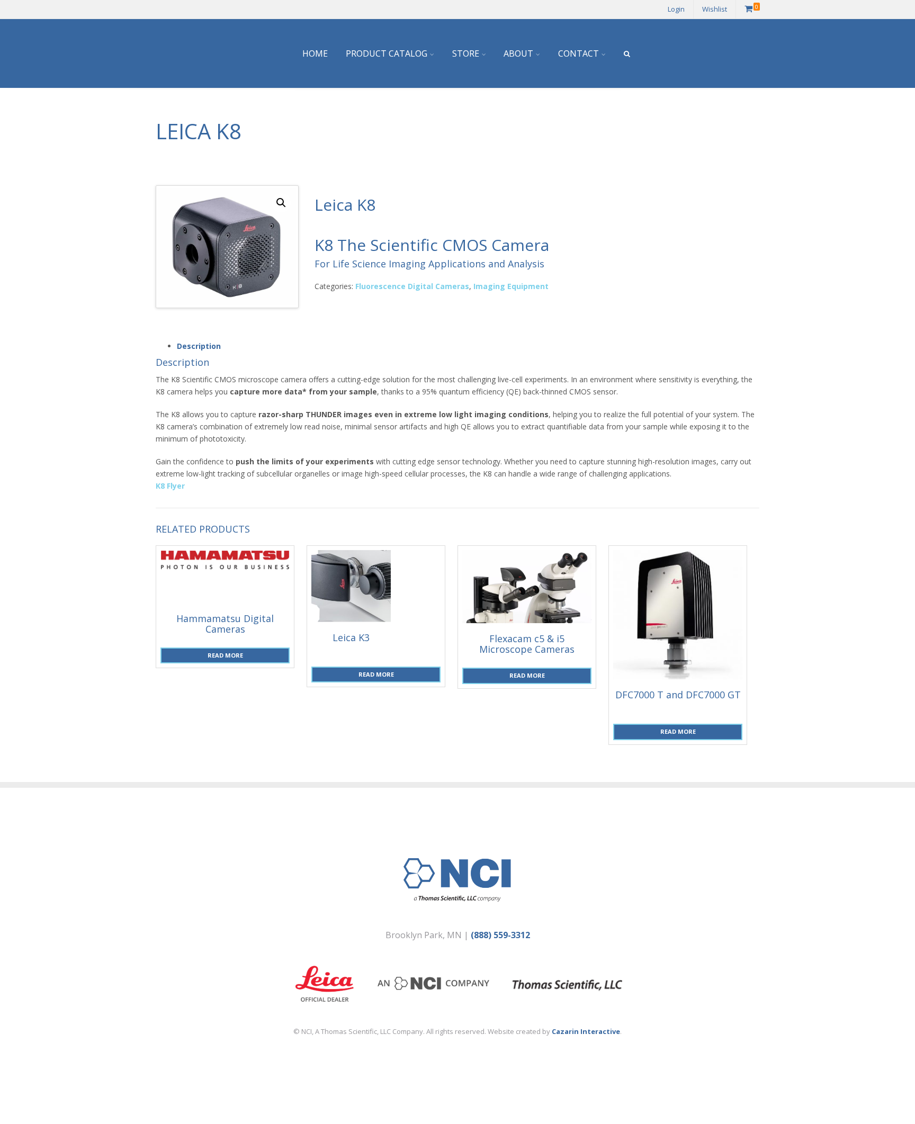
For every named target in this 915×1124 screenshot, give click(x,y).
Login (676, 9)
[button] (281, 202)
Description (199, 346)
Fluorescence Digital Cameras (412, 286)
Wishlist (714, 9)
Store (465, 53)
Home (315, 53)
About (518, 53)
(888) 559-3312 (500, 935)
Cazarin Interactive (586, 1031)
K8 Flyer (170, 486)
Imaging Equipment (511, 286)
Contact (578, 53)
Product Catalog (386, 53)
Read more (225, 655)
